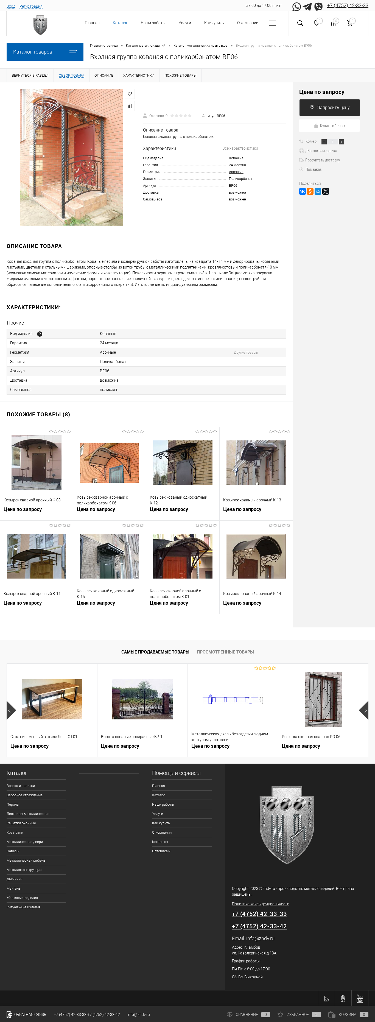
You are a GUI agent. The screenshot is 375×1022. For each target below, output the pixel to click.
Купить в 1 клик (332, 125)
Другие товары (246, 352)
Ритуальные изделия (24, 907)
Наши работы (153, 23)
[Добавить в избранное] (130, 94)
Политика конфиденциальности (260, 904)
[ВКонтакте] (302, 191)
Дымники (14, 879)
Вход (11, 6)
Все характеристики (240, 148)
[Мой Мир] (318, 191)
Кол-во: (312, 141)
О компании (247, 23)
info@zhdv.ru (260, 938)
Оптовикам (161, 851)
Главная (92, 23)
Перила (13, 804)
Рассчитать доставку (322, 160)
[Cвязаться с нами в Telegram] (307, 5)
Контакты (160, 842)
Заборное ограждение (25, 795)
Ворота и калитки (21, 786)
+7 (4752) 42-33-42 (259, 926)
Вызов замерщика (322, 150)
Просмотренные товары (225, 652)
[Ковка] (39, 334)
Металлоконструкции (24, 870)
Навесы (13, 851)
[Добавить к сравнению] (130, 106)
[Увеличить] (71, 157)
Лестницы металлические (28, 814)
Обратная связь (29, 1014)
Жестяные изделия (22, 898)
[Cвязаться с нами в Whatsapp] (296, 5)
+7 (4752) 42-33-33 (347, 5)
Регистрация (31, 6)
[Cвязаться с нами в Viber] (318, 5)
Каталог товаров (32, 52)
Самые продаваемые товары (155, 652)
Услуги (185, 23)
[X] (325, 191)
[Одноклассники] (310, 191)
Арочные (236, 172)
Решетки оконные (21, 823)
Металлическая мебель (26, 860)
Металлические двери (25, 842)
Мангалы (14, 888)
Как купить (214, 23)
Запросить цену (333, 107)
